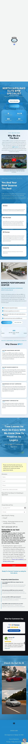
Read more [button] (7, 648)
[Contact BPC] (14, 251)
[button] (14, 44)
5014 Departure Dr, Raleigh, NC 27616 (14, 735)
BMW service (15, 147)
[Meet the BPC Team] (14, 222)
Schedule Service (14, 106)
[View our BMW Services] (14, 209)
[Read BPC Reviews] (14, 237)
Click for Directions (14, 101)
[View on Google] (6, 638)
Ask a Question (18, 322)
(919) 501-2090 (14, 730)
